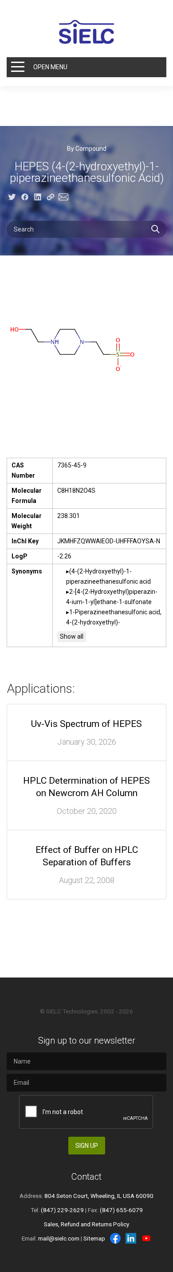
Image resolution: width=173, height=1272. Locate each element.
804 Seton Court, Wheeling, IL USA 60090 (98, 1195)
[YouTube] (146, 1238)
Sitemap (94, 1238)
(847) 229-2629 (62, 1209)
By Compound (86, 148)
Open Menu (50, 67)
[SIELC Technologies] (86, 32)
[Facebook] (115, 1238)
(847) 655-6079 (121, 1209)
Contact (86, 1176)
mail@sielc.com (58, 1238)
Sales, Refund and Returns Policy (86, 1224)
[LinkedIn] (131, 1238)
